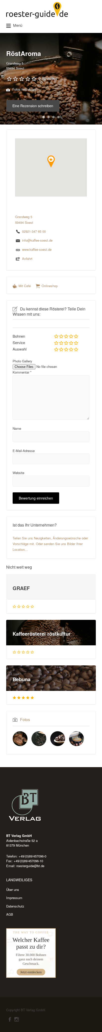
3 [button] (53, 117)
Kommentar (22, 372)
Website (18, 472)
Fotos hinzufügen (24, 89)
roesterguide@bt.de (30, 865)
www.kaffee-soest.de (36, 249)
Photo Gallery (22, 361)
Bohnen (19, 336)
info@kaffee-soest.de (37, 240)
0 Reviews (47, 78)
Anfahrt (27, 258)
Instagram (16, 1019)
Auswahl (19, 349)
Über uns (12, 889)
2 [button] (48, 117)
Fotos (25, 719)
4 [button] (58, 117)
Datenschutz (15, 906)
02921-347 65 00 (34, 231)
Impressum (14, 897)
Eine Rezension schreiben (32, 105)
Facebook (10, 1019)
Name (17, 428)
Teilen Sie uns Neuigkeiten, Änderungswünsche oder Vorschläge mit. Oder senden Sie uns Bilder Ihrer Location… (50, 544)
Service (19, 342)
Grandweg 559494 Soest (15, 66)
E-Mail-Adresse (24, 450)
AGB (9, 914)
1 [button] (43, 117)
